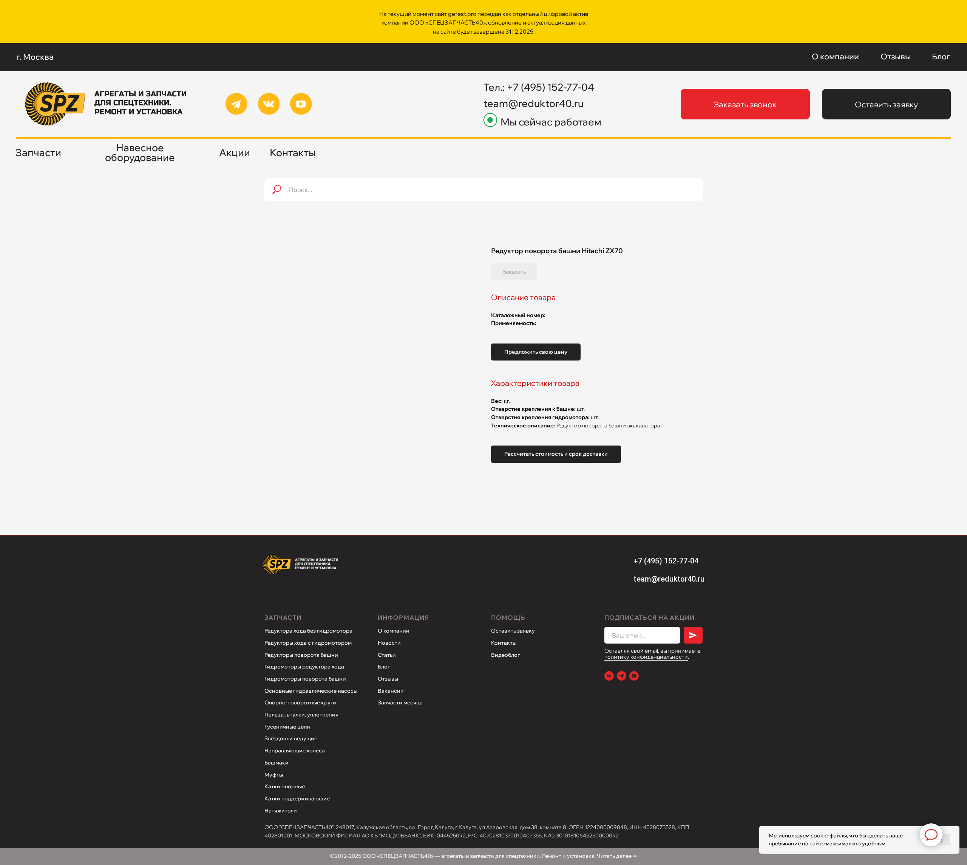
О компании (393, 630)
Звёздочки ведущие (290, 738)
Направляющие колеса (294, 750)
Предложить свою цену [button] (535, 351)
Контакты (503, 642)
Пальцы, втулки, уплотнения (301, 714)
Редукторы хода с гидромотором (308, 642)
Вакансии (391, 690)
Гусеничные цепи (287, 726)
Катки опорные (284, 786)
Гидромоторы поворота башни (305, 678)
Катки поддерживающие (297, 798)
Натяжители (280, 810)
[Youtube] (634, 676)
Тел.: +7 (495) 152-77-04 (539, 87)
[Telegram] (621, 676)
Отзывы (388, 678)
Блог (384, 666)
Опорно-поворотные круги (300, 702)
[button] (745, 104)
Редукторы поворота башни (301, 654)
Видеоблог (505, 654)
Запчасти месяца (400, 702)
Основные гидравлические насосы (310, 690)
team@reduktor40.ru (534, 103)
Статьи (387, 654)
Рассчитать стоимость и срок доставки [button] (556, 453)
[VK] (609, 676)
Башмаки (276, 762)
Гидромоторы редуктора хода (304, 666)
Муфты (273, 774)
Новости (389, 642)
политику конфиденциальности (646, 656)
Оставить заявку (513, 630)
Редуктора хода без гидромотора (308, 630)
